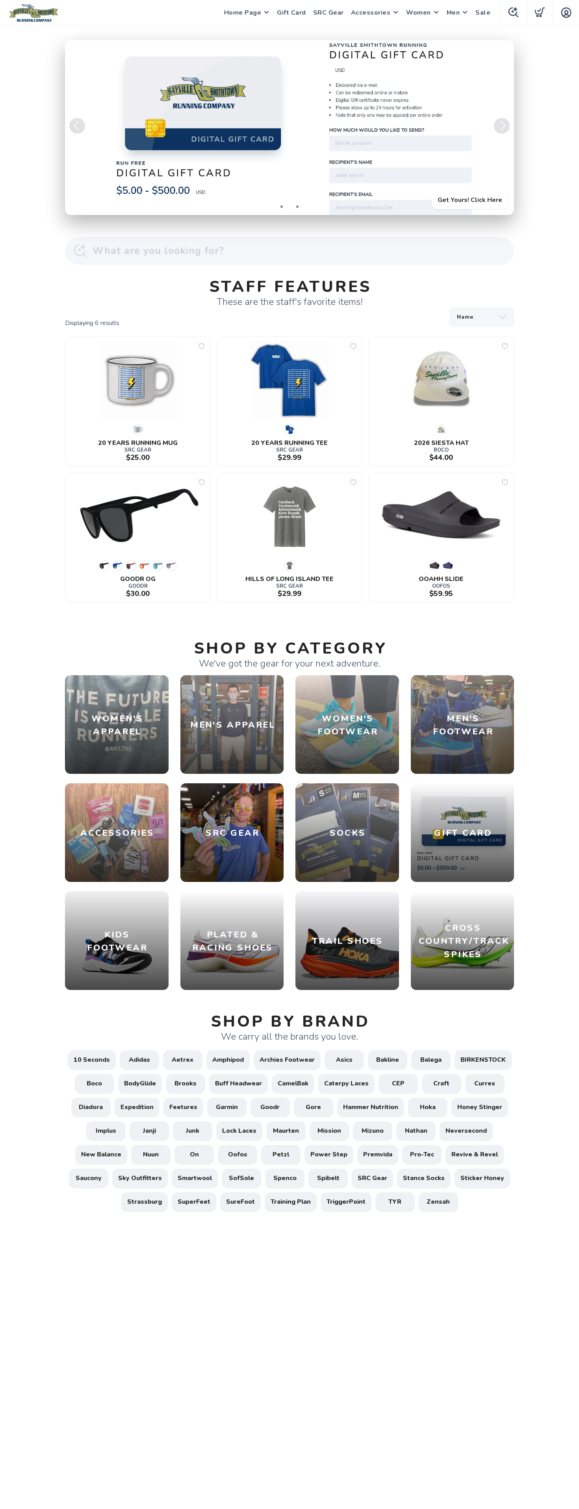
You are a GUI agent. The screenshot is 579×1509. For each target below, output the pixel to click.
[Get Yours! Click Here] (289, 127)
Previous (77, 126)
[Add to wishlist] (201, 346)
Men (453, 12)
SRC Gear (328, 12)
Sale (482, 12)
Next (502, 126)
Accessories (371, 12)
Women (418, 12)
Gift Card (291, 12)
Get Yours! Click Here (470, 200)
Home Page (243, 12)
